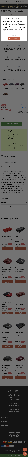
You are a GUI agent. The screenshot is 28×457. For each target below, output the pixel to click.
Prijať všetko (14, 38)
